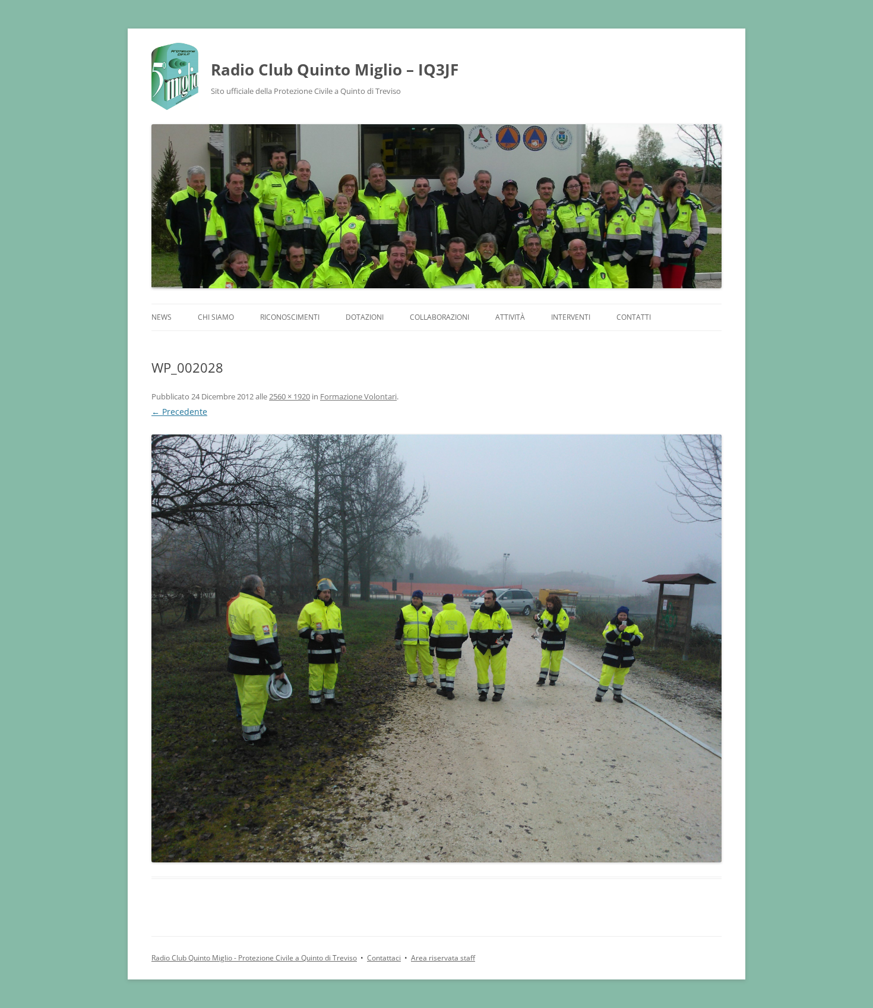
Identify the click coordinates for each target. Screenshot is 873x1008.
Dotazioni (365, 317)
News (161, 317)
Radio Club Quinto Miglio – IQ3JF (334, 69)
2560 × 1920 (289, 396)
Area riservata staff (443, 958)
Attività (510, 317)
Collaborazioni (439, 317)
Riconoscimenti (290, 317)
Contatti (633, 317)
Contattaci (384, 958)
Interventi (570, 317)
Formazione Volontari (358, 396)
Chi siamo (216, 317)
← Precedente (179, 411)
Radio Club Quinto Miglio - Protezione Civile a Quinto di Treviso (254, 958)
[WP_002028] (436, 648)
